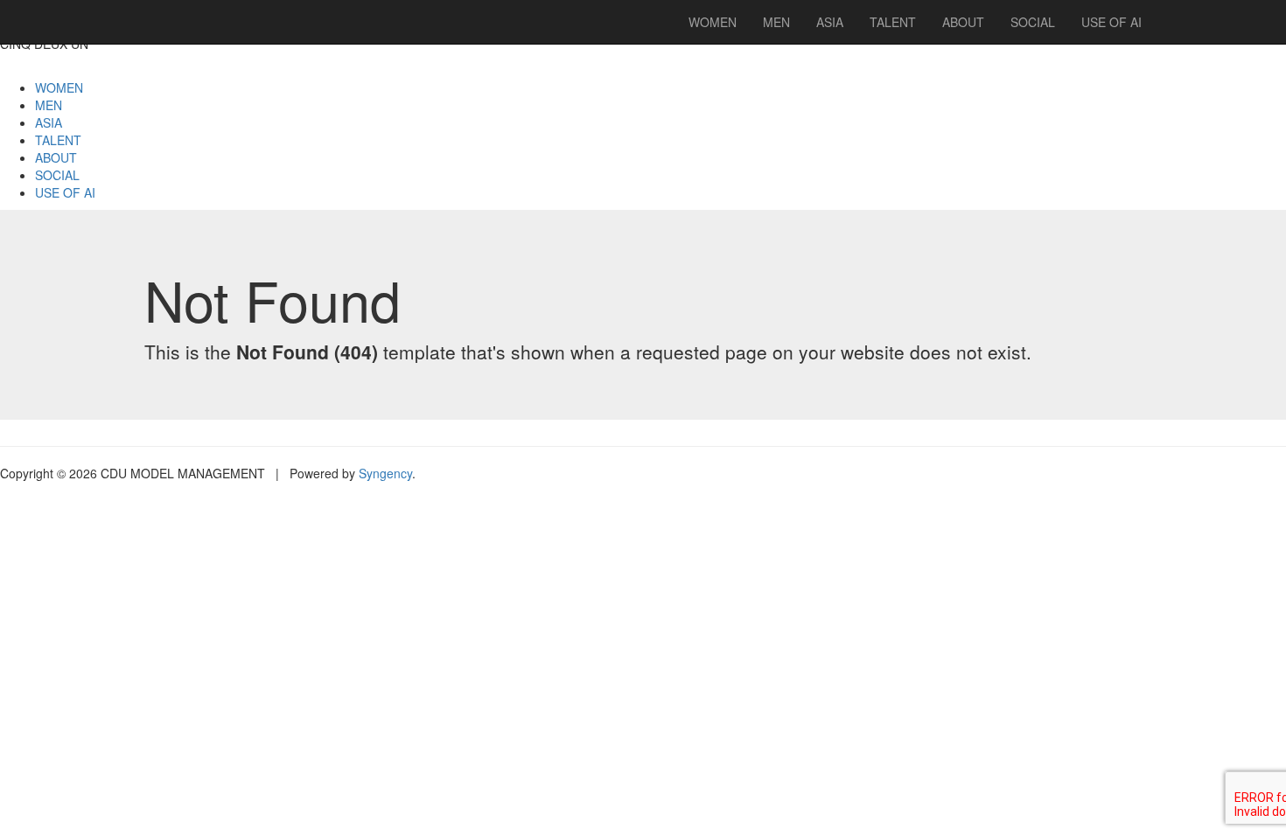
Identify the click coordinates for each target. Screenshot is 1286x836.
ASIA (48, 122)
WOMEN (59, 87)
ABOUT (56, 157)
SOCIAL (57, 175)
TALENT (58, 140)
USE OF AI (65, 192)
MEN (48, 105)
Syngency (385, 473)
